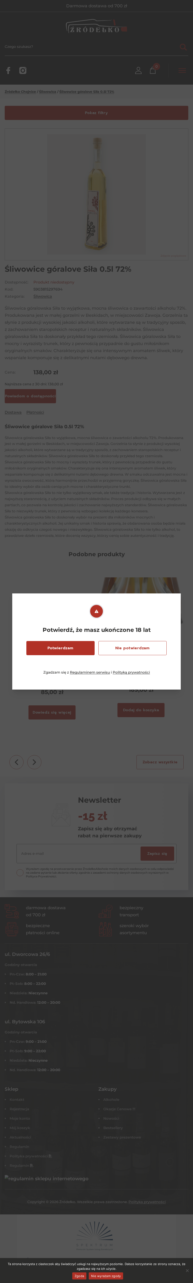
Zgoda (79, 1276)
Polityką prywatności (131, 672)
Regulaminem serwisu (90, 672)
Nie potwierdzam (132, 648)
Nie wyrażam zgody (106, 1276)
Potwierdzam (60, 648)
